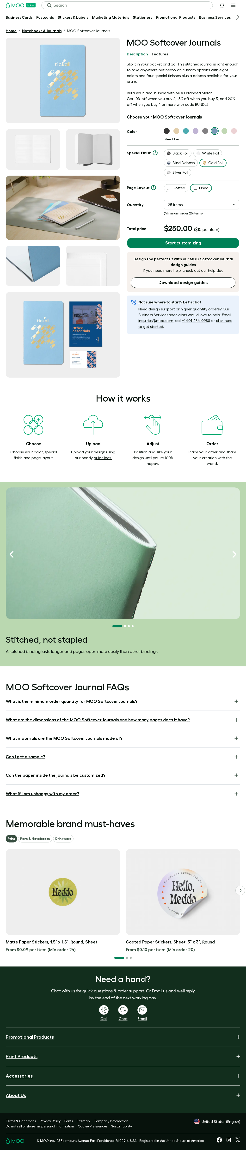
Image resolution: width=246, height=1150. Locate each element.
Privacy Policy (50, 1121)
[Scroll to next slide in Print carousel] (240, 890)
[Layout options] (153, 187)
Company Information (111, 1121)
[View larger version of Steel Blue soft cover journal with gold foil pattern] (63, 80)
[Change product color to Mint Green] (224, 131)
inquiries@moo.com (155, 320)
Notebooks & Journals (42, 31)
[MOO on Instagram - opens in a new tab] (229, 1142)
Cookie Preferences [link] (92, 1126)
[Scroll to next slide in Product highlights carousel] (234, 554)
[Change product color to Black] (167, 131)
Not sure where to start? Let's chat (169, 302)
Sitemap (83, 1121)
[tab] (137, 54)
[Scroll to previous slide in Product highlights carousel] (11, 554)
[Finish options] (155, 153)
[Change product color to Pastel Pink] (234, 131)
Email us (159, 991)
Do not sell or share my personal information (40, 1126)
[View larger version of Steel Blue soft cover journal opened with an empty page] (93, 149)
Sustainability (121, 1126)
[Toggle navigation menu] (233, 5)
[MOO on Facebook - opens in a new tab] (219, 1141)
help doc (215, 270)
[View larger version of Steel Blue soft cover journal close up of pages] (33, 266)
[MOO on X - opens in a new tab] (237, 1141)
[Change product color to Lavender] (195, 131)
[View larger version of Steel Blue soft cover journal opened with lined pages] (33, 149)
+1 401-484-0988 (196, 320)
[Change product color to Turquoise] (186, 131)
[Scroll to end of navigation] (238, 17)
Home (11, 31)
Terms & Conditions (21, 1121)
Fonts (68, 1121)
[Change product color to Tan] (176, 131)
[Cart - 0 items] (221, 5)
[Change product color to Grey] (205, 131)
